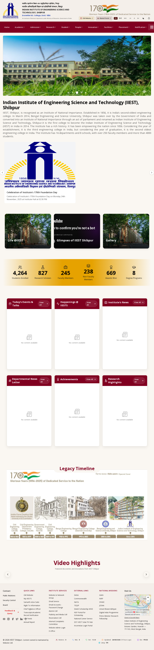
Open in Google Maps (131, 618)
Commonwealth (80, 598)
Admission (34, 27)
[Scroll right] (146, 574)
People (78, 27)
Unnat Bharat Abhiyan (107, 609)
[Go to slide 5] (85, 92)
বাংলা (125, 18)
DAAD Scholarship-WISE (83, 609)
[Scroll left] (8, 574)
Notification (140, 27)
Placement (123, 27)
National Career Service (83, 618)
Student (64, 27)
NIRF (101, 598)
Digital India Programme (108, 612)
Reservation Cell (55, 618)
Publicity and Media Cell (58, 614)
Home (7, 27)
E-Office (52, 631)
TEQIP (76, 605)
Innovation (92, 27)
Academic (19, 27)
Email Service (54, 601)
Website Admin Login (57, 627)
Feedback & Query (12, 612)
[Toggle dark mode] (143, 18)
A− (131, 18)
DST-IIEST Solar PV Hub (83, 622)
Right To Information (32, 605)
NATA (76, 602)
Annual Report (29, 622)
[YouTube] (4, 619)
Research (50, 27)
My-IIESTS (28, 598)
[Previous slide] (2, 172)
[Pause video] (85, 218)
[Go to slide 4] (81, 92)
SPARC (102, 602)
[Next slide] (151, 172)
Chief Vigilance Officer (32, 609)
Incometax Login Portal (83, 625)
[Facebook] (13, 619)
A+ (138, 18)
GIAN (101, 595)
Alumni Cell (53, 611)
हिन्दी (120, 18)
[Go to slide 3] (77, 92)
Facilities (108, 27)
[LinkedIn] (21, 619)
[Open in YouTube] (96, 218)
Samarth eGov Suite (31, 602)
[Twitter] (17, 619)
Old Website (28, 595)
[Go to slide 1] (68, 92)
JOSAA (101, 605)
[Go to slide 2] (72, 92)
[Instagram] (8, 619)
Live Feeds (28, 618)
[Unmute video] (91, 218)
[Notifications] (149, 18)
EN (116, 18)
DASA (76, 595)
